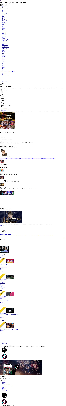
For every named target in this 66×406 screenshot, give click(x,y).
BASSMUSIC (3, 67)
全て (2, 52)
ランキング (10, 71)
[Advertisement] (12, 79)
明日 (3, 71)
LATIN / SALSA (3, 66)
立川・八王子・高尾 (4, 20)
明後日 (5, 71)
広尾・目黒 (3, 24)
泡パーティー (3, 59)
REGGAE (3, 54)
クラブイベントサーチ (4, 81)
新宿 (2, 18)
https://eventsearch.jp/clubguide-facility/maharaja (5, 110)
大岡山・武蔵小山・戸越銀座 (5, 39)
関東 (2, 10)
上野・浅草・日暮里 (4, 13)
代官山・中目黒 (4, 22)
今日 (2, 71)
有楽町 (2, 15)
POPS (2, 65)
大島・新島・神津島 (4, 40)
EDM (2, 63)
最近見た (14, 71)
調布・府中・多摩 (4, 33)
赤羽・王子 (3, 50)
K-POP (2, 69)
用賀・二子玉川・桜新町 (5, 45)
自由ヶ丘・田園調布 (4, 34)
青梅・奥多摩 (3, 38)
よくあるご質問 (4, 382)
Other (2, 70)
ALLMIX (3, 53)
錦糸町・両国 (3, 51)
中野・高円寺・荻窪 (4, 48)
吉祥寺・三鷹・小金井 (4, 19)
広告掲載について (4, 388)
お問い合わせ (3, 389)
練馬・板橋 (3, 29)
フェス (2, 60)
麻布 (2, 26)
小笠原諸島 (3, 37)
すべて (1, 71)
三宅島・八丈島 (4, 36)
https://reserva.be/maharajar (35, 188)
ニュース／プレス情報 (4, 390)
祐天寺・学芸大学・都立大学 (5, 47)
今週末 (7, 71)
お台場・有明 (3, 17)
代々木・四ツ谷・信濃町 (5, 46)
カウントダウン (4, 61)
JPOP (2, 68)
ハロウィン (3, 58)
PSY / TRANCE (3, 55)
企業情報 (3, 387)
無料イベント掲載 (4, 6)
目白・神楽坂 (3, 28)
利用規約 (3, 383)
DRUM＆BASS (3, 56)
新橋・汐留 (3, 16)
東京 (2, 11)
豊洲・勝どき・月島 (4, 44)
